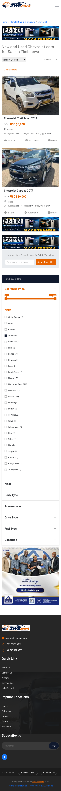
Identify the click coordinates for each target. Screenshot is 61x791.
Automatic (33, 140)
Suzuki (12, 408)
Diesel (54, 140)
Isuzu (12, 366)
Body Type (11, 495)
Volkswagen (15, 427)
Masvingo (6, 726)
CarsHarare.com (48, 772)
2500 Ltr (12, 140)
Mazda (13, 378)
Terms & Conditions (17, 785)
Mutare (5, 716)
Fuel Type (11, 528)
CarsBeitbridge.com (28, 772)
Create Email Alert (45, 262)
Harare (5, 706)
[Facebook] (4, 757)
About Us (6, 667)
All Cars (5, 677)
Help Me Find (8, 688)
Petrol (54, 212)
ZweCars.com (38, 781)
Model (8, 483)
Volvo (11, 421)
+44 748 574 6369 (14, 650)
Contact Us (7, 672)
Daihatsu (13, 341)
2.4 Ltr (11, 212)
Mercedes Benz (17, 384)
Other (12, 439)
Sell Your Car (7, 682)
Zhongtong (14, 469)
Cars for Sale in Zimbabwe (22, 21)
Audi (11, 323)
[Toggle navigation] (57, 5)
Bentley (13, 457)
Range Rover (15, 463)
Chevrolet (42, 21)
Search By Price (15, 288)
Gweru (5, 721)
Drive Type (11, 517)
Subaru (12, 402)
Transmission (13, 506)
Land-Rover (15, 372)
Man (11, 445)
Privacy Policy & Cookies (41, 785)
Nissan (13, 396)
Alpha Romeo (15, 317)
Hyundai (13, 360)
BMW (12, 329)
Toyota (13, 414)
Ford (11, 347)
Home (4, 21)
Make (8, 310)
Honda (13, 353)
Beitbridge (6, 711)
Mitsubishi (14, 390)
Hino (11, 433)
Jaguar (12, 451)
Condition (11, 539)
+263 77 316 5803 (13, 644)
